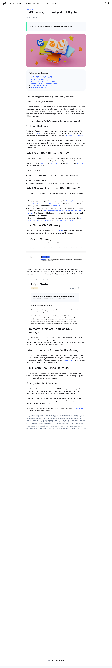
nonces (30, 213)
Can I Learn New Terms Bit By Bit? (41, 85)
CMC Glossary (58, 230)
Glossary (40, 133)
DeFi (29, 203)
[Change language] (108, 3)
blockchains (57, 205)
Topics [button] (19, 3)
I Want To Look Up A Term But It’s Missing (44, 83)
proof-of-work (48, 203)
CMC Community (68, 360)
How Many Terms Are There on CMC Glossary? (45, 82)
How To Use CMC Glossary (39, 80)
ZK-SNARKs (79, 135)
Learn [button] (10, 3)
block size (44, 163)
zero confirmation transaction (63, 220)
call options (63, 211)
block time (54, 163)
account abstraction (51, 211)
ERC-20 (70, 163)
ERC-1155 (79, 163)
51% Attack (68, 135)
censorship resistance (75, 211)
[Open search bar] (105, 3)
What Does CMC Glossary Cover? (41, 76)
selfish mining (46, 220)
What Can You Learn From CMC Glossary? (44, 78)
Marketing (29, 9)
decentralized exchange (74, 201)
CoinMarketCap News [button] (32, 3)
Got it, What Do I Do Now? (39, 87)
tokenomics (36, 203)
